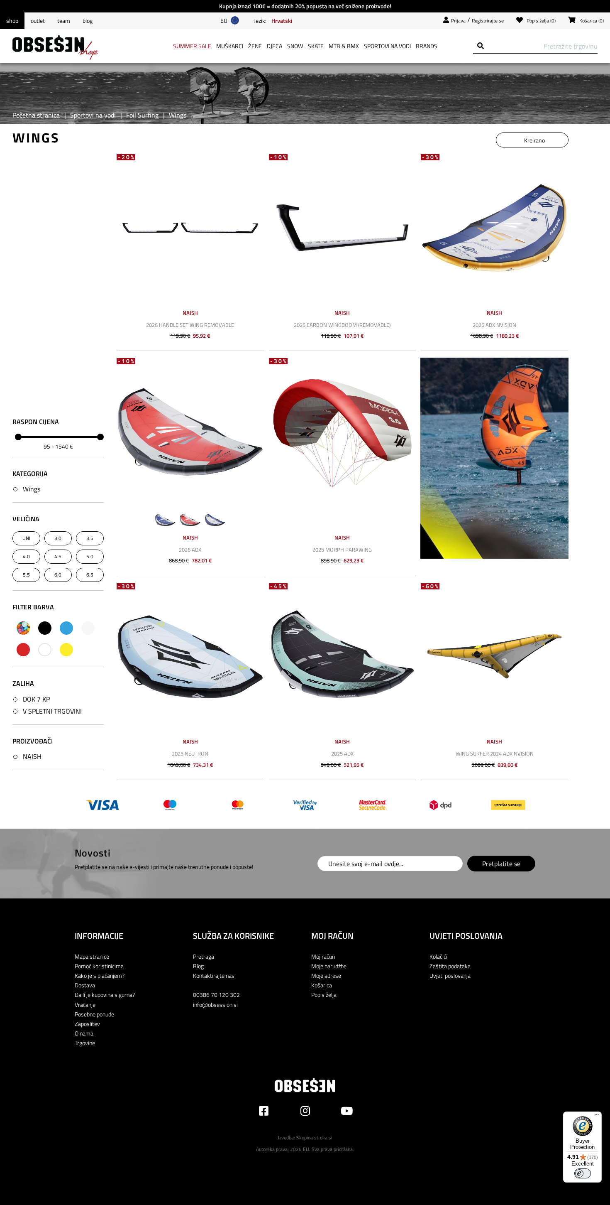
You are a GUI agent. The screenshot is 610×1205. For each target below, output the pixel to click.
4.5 (57, 556)
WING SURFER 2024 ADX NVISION (495, 753)
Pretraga (203, 956)
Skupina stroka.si (314, 1137)
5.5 (26, 575)
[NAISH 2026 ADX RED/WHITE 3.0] (190, 432)
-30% (430, 157)
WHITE (44, 649)
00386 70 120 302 (216, 994)
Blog (88, 21)
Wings (31, 489)
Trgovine (85, 1042)
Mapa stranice (92, 956)
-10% (279, 157)
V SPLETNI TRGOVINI (52, 711)
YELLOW (66, 649)
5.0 (89, 556)
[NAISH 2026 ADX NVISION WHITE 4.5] (494, 228)
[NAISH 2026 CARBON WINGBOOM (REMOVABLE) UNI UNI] (342, 228)
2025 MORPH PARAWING (342, 549)
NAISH (32, 756)
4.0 (26, 556)
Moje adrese (326, 975)
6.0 (57, 575)
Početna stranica (36, 115)
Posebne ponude (94, 1014)
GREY (88, 628)
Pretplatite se (501, 864)
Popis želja (324, 994)
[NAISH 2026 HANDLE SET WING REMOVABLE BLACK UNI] (190, 228)
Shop (12, 21)
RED (23, 649)
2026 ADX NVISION (494, 325)
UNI (26, 538)
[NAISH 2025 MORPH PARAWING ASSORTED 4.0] (342, 432)
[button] (282, 20)
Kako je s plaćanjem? (99, 975)
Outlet (38, 21)
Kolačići (438, 956)
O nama (84, 1033)
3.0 (57, 538)
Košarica (321, 985)
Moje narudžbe (328, 966)
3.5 (89, 538)
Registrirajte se (488, 21)
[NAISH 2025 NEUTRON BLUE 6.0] (190, 657)
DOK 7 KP (36, 699)
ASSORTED (23, 628)
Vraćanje (85, 1004)
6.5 (89, 575)
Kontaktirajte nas (213, 975)
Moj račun (323, 956)
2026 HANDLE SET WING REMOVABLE (190, 325)
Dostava (85, 985)
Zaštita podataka (450, 966)
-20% (126, 157)
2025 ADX (342, 753)
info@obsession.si (215, 1004)
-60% (430, 586)
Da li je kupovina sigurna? (105, 994)
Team (63, 21)
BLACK (44, 628)
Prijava (458, 21)
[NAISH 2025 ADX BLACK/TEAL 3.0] (342, 657)
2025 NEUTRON (190, 753)
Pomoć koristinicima (99, 966)
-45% (279, 586)
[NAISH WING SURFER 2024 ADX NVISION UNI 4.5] (494, 657)
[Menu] (597, 1117)
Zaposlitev (87, 1023)
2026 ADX (190, 549)
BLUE (66, 628)
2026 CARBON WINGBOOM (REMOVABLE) (342, 325)
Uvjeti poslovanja (450, 975)
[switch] (582, 1173)
